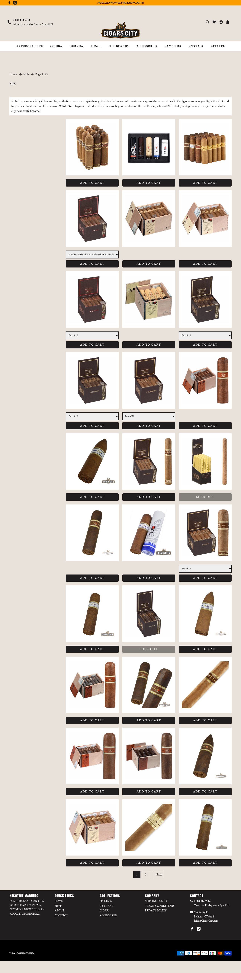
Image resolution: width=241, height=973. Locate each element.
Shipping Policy (156, 901)
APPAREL (218, 46)
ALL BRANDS (119, 46)
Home (13, 74)
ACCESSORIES (146, 46)
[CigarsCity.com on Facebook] (9, 4)
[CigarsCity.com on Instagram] (15, 4)
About (59, 910)
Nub (26, 74)
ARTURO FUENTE (29, 46)
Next (159, 874)
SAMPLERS (173, 46)
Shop (58, 906)
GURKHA (76, 46)
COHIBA (56, 46)
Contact (61, 915)
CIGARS (105, 910)
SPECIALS (196, 46)
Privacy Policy (156, 910)
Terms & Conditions (159, 906)
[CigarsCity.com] (120, 30)
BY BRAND (107, 906)
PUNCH (96, 46)
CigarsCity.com (25, 953)
